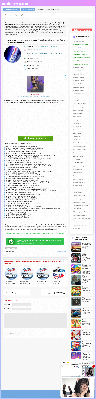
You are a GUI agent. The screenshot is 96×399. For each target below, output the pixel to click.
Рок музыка (76, 100)
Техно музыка (77, 153)
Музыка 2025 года (78, 67)
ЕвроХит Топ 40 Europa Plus (41, 282)
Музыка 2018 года (37, 53)
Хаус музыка (77, 120)
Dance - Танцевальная (80, 143)
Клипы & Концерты (79, 182)
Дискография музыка (79, 195)
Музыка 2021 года (78, 80)
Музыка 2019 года (78, 87)
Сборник (43, 29)
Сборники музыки (78, 199)
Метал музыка (77, 169)
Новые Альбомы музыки (80, 225)
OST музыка (77, 159)
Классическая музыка (79, 146)
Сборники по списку (79, 222)
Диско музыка (77, 136)
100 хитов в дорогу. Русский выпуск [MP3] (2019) (87, 311)
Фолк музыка (77, 117)
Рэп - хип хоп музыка (79, 149)
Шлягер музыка (77, 172)
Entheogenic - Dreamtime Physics (54, 100)
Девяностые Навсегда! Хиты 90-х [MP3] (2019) (87, 245)
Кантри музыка (77, 176)
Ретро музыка (77, 126)
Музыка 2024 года (78, 71)
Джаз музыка (77, 123)
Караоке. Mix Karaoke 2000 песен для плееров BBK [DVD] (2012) (86, 356)
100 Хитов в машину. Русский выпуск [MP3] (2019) (86, 257)
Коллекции (76, 189)
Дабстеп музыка (78, 156)
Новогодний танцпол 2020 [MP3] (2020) (86, 332)
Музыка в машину (78, 166)
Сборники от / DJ (78, 208)
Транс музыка (77, 130)
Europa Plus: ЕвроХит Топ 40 (10, 282)
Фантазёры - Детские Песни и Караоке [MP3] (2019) (86, 344)
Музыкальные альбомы (80, 202)
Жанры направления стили (81, 218)
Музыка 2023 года (78, 74)
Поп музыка (76, 140)
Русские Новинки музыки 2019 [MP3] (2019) (86, 322)
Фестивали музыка (78, 179)
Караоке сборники (78, 185)
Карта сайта (76, 228)
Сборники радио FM (79, 212)
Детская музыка (78, 162)
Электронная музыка (79, 107)
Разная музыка (77, 192)
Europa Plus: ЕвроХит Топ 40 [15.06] (45, 46)
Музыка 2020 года (78, 84)
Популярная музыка (51, 53)
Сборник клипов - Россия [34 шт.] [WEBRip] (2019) (86, 279)
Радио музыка (77, 113)
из (50, 229)
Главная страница (78, 41)
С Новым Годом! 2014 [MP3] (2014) (86, 288)
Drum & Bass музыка (79, 103)
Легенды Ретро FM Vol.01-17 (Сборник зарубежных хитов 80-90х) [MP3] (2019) (86, 269)
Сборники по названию (80, 215)
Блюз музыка (77, 133)
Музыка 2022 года (78, 77)
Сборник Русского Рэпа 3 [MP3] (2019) (86, 299)
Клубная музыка (78, 97)
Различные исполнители (80, 205)
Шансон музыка (78, 110)
